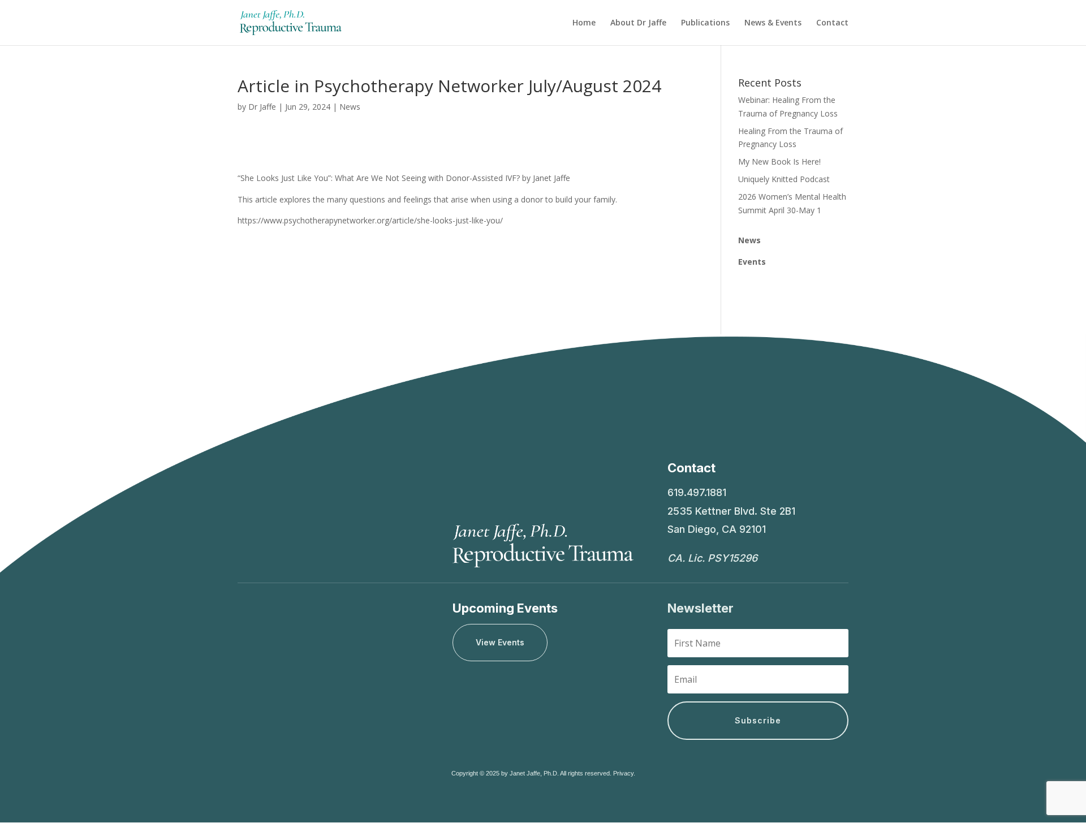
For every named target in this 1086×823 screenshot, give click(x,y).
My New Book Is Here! (779, 161)
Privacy (623, 773)
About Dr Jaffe (638, 23)
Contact (832, 23)
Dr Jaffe (262, 106)
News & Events (772, 23)
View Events (500, 642)
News (349, 106)
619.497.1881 (696, 492)
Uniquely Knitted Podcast (784, 179)
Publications (705, 23)
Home (584, 23)
